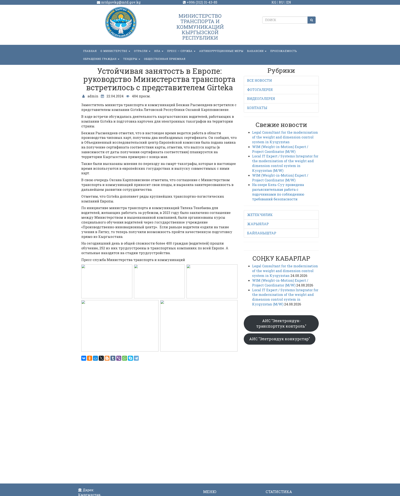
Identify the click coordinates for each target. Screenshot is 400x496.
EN (288, 2)
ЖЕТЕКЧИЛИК (260, 214)
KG (273, 2)
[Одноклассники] (89, 358)
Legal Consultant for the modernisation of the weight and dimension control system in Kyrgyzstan (285, 137)
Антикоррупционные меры (221, 51)
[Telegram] (136, 358)
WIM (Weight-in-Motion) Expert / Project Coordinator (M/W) (280, 149)
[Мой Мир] (95, 358)
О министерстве (114, 51)
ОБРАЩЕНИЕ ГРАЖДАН (100, 58)
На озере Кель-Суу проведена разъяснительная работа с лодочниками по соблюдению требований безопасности (278, 191)
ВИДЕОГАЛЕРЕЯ (261, 98)
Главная (90, 51)
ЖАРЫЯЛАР (258, 224)
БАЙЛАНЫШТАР (261, 233)
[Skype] (130, 358)
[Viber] (118, 358)
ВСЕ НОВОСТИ (259, 80)
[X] (101, 358)
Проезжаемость (283, 51)
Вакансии (255, 51)
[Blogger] (107, 358)
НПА (157, 51)
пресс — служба (180, 51)
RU (281, 2)
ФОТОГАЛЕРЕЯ (260, 89)
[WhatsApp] (124, 358)
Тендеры (130, 58)
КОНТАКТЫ (257, 107)
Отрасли (141, 51)
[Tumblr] (112, 358)
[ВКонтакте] (83, 358)
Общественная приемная (164, 58)
